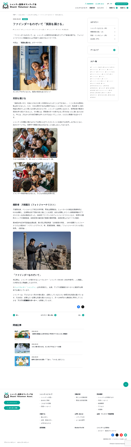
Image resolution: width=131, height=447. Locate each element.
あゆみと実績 (45, 400)
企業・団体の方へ (46, 420)
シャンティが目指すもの (106, 397)
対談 (111, 90)
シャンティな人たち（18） (99, 28)
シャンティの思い (46, 397)
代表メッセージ (103, 400)
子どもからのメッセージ (103, 90)
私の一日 (105, 92)
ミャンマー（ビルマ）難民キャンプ (99, 81)
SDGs (113, 67)
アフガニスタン (95, 69)
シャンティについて (81, 8)
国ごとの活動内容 (81, 397)
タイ (112, 74)
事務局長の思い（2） (97, 32)
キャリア (93, 71)
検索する (112, 8)
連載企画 (93, 97)
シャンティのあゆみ (111, 71)
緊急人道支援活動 (81, 400)
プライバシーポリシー (10, 442)
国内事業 (93, 90)
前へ (17, 315)
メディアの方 (80, 417)
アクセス (101, 406)
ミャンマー (105, 78)
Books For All (107, 67)
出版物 (100, 409)
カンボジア (110, 69)
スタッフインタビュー (96, 74)
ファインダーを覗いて (96, 78)
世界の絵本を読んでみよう (97, 85)
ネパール (102, 76)
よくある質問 (80, 420)
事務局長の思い (95, 88)
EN (111, 4)
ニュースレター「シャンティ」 (26, 287)
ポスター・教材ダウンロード (107, 431)
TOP (14, 14)
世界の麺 (107, 85)
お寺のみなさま (46, 423)
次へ (80, 315)
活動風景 (99, 92)
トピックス (100, 8)
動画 (108, 88)
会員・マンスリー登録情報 (105, 414)
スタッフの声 (106, 74)
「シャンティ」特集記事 (97, 67)
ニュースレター (95, 76)
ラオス (103, 83)
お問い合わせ (79, 414)
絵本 (110, 92)
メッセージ (111, 81)
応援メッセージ (46, 406)
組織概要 (101, 403)
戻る (47, 315)
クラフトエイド (101, 71)
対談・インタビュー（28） (99, 35)
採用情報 (42, 427)
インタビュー (103, 69)
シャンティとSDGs (103, 427)
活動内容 (92, 8)
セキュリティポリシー (23, 442)
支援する (122, 8)
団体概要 (99, 394)
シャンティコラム (32, 14)
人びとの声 (103, 88)
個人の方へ (44, 417)
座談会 (93, 92)
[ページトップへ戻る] (125, 384)
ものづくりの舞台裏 (96, 83)
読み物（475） (95, 39)
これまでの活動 (46, 403)
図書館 (113, 88)
